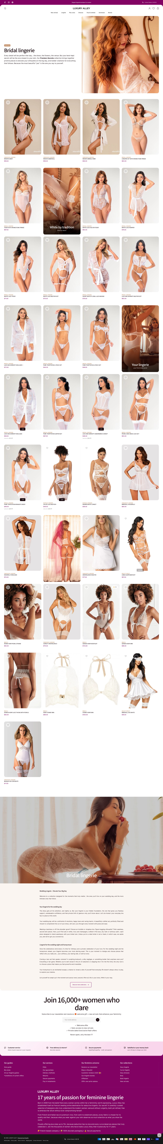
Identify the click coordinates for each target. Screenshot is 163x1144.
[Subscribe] (97, 1020)
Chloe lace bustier (49, 504)
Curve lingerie (125, 1070)
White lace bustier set (51, 296)
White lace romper (128, 227)
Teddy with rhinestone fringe (14, 227)
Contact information (37, 1140)
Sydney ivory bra (88, 712)
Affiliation (84, 1078)
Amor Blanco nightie (89, 575)
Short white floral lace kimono (93, 296)
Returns (45, 1076)
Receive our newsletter (89, 1067)
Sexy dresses (124, 1073)
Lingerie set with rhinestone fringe (134, 159)
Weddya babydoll (49, 159)
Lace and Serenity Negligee (13, 434)
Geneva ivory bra (127, 644)
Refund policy (7, 1140)
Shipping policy (29, 1140)
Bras (121, 1076)
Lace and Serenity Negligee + (13, 365)
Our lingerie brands (88, 1076)
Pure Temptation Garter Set (52, 434)
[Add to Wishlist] (8, 102)
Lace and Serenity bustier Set (132, 296)
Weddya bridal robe (89, 159)
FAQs (44, 1067)
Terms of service (21, 1140)
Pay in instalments (49, 1081)
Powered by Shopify (23, 1138)
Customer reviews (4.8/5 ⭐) (91, 1073)
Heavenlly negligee (10, 575)
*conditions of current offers (14, 1076)
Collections (7, 45)
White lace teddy (10, 296)
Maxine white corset (89, 504)
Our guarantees (48, 1070)
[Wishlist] (153, 8)
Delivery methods (49, 1073)
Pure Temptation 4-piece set (92, 365)
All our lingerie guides (11, 1073)
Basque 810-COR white (11, 781)
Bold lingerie (124, 1078)
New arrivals (124, 1081)
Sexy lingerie (124, 1067)
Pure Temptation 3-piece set (52, 365)
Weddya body (8, 159)
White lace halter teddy (91, 227)
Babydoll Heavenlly (128, 504)
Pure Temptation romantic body (14, 504)
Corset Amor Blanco (50, 644)
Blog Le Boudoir (86, 1070)
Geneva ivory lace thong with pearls (16, 712)
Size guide (7, 1067)
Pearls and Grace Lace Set (130, 434)
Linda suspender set (128, 575)
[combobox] (150, 2)
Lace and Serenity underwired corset (95, 434)
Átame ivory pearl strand (12, 644)
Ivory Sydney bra (48, 712)
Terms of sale (45, 1140)
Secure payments (49, 1078)
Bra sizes (7, 1070)
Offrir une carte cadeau (89, 1081)
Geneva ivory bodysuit (90, 644)
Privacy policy (14, 1140)
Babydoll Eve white (128, 712)
